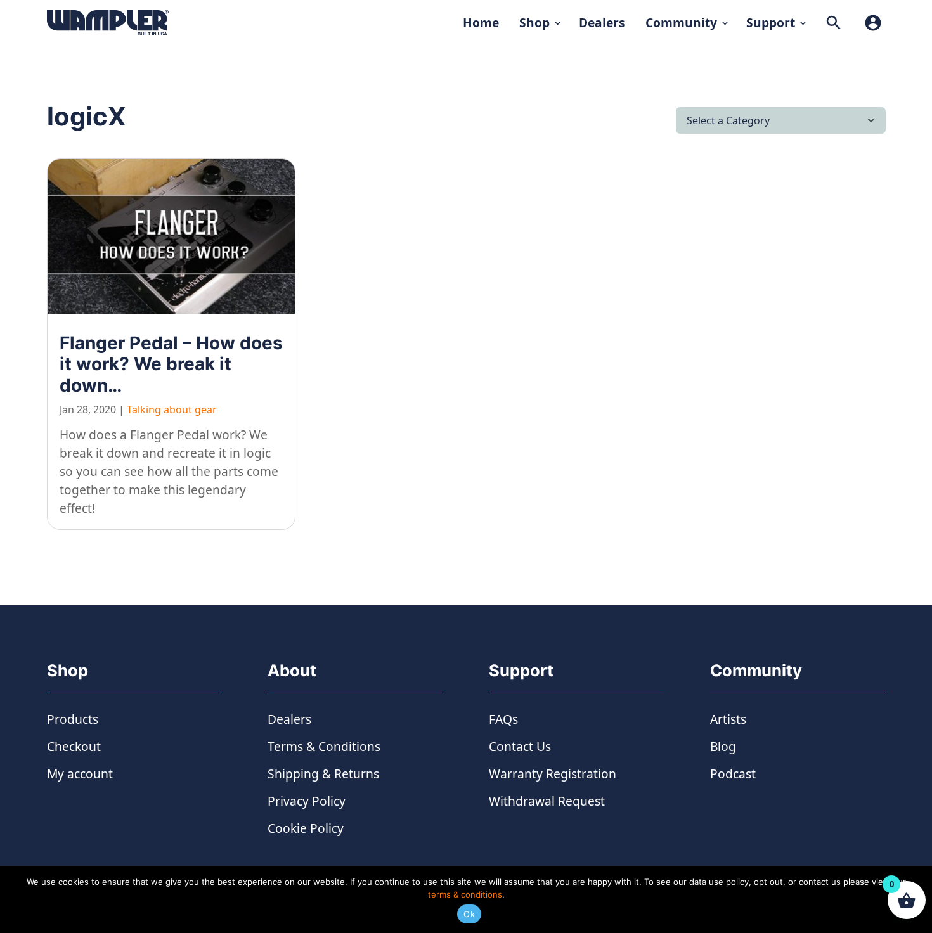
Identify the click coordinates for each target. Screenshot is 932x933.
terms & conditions (465, 894)
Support (770, 22)
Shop (534, 22)
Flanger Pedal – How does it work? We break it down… (171, 364)
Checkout (74, 746)
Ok (469, 914)
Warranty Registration (552, 773)
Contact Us (520, 746)
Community (681, 22)
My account (80, 773)
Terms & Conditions (324, 746)
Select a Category (728, 120)
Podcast (733, 773)
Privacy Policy (307, 800)
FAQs (503, 719)
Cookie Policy (306, 828)
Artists (728, 719)
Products (72, 719)
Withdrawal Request (547, 800)
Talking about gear (172, 409)
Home (481, 22)
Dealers (602, 22)
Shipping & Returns (323, 773)
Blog (723, 746)
